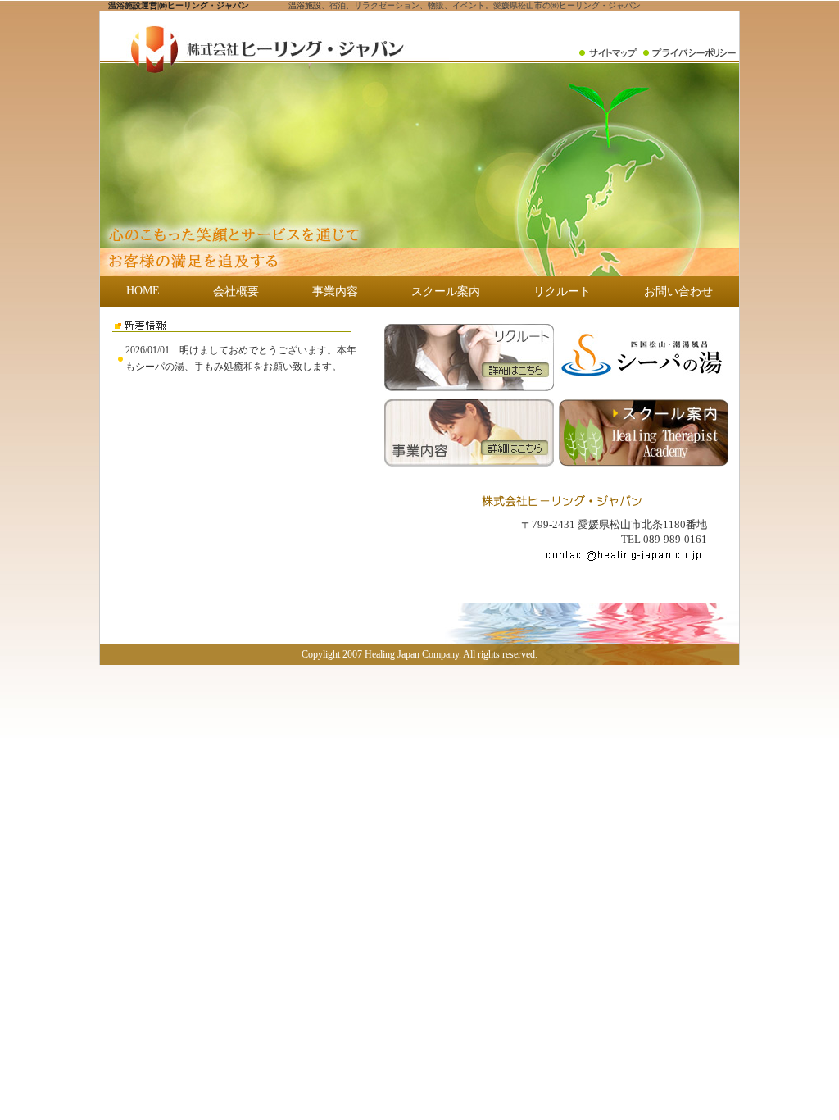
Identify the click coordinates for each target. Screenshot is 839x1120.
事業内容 (335, 291)
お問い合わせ (678, 291)
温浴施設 (304, 5)
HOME (143, 291)
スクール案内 (445, 291)
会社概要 (236, 291)
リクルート (562, 291)
